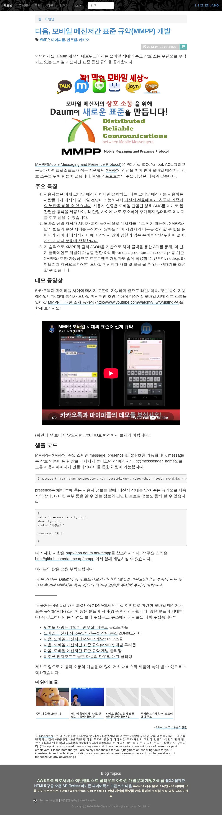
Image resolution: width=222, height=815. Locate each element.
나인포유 (168, 786)
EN (207, 5)
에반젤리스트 (87, 780)
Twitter (74, 786)
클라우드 (107, 780)
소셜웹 (156, 790)
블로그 (156, 786)
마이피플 (58, 40)
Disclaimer (46, 736)
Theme (42, 800)
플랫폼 (129, 790)
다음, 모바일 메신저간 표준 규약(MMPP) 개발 (103, 31)
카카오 (84, 40)
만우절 (72, 40)
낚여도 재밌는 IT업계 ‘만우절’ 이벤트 (76, 627)
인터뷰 (64, 5)
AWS (41, 780)
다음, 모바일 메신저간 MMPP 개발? (75, 639)
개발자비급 (155, 780)
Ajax (90, 790)
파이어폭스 (100, 786)
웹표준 (180, 780)
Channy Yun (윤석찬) (171, 727)
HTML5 (40, 786)
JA (211, 5)
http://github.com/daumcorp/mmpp (64, 559)
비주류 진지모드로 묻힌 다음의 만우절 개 (80, 656)
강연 (50, 5)
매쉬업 (119, 790)
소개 (78, 5)
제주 (148, 786)
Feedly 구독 (88, 800)
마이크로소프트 (48, 790)
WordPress (78, 790)
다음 (128, 786)
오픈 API (61, 786)
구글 (50, 786)
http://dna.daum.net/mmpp (88, 553)
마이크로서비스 (60, 780)
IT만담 (49, 19)
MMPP (44, 40)
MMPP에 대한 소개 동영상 (71, 302)
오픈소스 (117, 786)
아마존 (122, 780)
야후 (138, 790)
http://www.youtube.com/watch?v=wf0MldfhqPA (137, 302)
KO (216, 5)
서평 (165, 790)
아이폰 (86, 786)
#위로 (54, 800)
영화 (172, 790)
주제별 (23, 5)
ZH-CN (199, 5)
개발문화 (136, 780)
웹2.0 (169, 780)
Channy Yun (107, 806)
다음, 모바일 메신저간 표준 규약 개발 (76, 651)
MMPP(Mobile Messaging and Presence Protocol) (78, 164)
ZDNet (64, 790)
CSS (179, 790)
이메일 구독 (69, 800)
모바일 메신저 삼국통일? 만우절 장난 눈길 (81, 633)
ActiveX (138, 786)
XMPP (111, 170)
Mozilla (99, 790)
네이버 (179, 786)
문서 (37, 5)
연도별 (7, 5)
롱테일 (146, 790)
